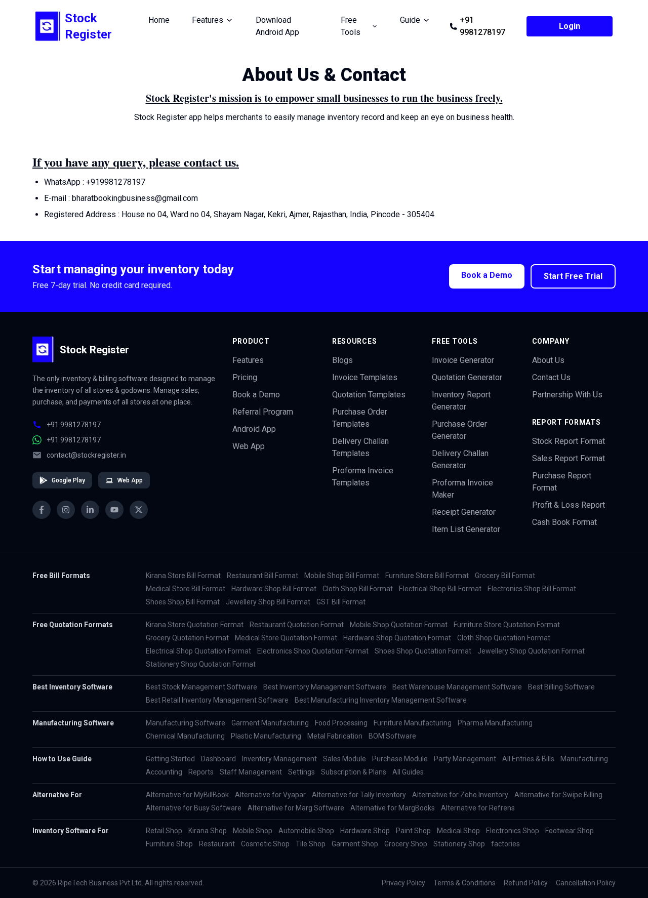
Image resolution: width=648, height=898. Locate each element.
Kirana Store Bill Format (183, 576)
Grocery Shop (405, 844)
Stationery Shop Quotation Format (201, 664)
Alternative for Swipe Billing (558, 795)
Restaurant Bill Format (262, 576)
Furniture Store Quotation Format (507, 625)
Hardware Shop (365, 831)
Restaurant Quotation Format (297, 625)
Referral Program (262, 412)
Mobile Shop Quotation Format (399, 625)
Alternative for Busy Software (193, 808)
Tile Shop (311, 844)
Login (569, 26)
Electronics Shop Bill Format (532, 589)
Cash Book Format (564, 522)
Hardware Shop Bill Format (273, 589)
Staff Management (251, 772)
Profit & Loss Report (568, 505)
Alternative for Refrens (478, 808)
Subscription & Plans (353, 772)
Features (248, 360)
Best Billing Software (561, 687)
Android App (254, 429)
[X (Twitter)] (139, 510)
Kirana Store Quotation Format (195, 625)
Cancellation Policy (586, 883)
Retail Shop (164, 831)
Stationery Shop (459, 844)
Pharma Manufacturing (495, 723)
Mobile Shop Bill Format (341, 576)
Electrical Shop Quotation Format (198, 651)
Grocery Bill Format (505, 576)
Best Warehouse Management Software (457, 687)
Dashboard (218, 759)
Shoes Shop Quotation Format (423, 651)
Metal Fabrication (334, 736)
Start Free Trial (573, 276)
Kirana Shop (207, 831)
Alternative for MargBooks (392, 808)
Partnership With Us (567, 394)
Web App (130, 480)
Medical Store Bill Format (185, 589)
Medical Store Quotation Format (286, 638)
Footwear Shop (569, 831)
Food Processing (341, 723)
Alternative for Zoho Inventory (460, 795)
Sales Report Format (568, 458)
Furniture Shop (169, 844)
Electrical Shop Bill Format (440, 589)
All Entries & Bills (528, 759)
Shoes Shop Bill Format (183, 602)
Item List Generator (466, 529)
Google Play (68, 480)
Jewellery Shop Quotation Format (531, 651)
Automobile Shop (306, 831)
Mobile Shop (252, 831)
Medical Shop (458, 831)
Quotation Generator (467, 377)
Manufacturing (584, 759)
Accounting (164, 772)
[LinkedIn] (90, 510)
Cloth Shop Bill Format (357, 589)
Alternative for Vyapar (270, 795)
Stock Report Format (568, 441)
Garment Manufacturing (270, 723)
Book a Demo (486, 275)
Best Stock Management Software (201, 687)
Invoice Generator (463, 360)
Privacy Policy (403, 883)
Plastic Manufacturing (266, 736)
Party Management (465, 759)
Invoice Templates (364, 377)
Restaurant (217, 844)
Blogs (342, 360)
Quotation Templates (369, 394)
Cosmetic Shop (265, 844)
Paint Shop (413, 831)
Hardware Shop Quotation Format (397, 638)
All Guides (408, 772)
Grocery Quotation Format (187, 638)
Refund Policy (526, 883)
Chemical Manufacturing (185, 736)
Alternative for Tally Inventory (359, 795)
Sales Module (344, 759)
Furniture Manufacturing (413, 723)
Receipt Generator (464, 512)
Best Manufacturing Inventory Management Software (381, 700)
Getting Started (170, 759)
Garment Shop (355, 844)
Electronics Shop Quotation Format (313, 651)
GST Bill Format (341, 602)
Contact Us (551, 377)
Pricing (244, 377)
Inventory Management (279, 759)
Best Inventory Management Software (324, 687)
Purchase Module (400, 759)
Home (159, 20)
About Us (548, 360)
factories (505, 844)
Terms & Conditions (464, 883)
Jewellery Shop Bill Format (268, 602)
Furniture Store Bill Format (427, 576)
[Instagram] (66, 510)
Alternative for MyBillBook (187, 795)
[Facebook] (41, 510)
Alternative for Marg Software (296, 808)
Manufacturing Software (185, 723)
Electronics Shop (512, 831)
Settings (301, 772)
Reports (201, 772)
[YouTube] (114, 510)
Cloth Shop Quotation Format (503, 638)
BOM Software (392, 736)
